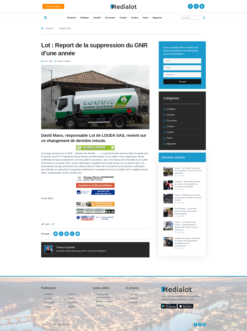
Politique (84, 18)
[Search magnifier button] (204, 18)
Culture (123, 18)
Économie (110, 18)
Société (97, 18)
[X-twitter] (196, 6)
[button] (55, 233)
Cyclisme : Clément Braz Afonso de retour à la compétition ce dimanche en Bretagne (188, 184)
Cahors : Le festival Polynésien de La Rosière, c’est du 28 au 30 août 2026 (188, 170)
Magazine (157, 18)
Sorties (134, 18)
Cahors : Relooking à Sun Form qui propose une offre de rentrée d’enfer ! (188, 197)
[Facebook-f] (190, 6)
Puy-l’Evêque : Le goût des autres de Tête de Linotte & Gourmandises (186, 211)
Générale (71, 18)
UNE (69, 28)
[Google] (202, 6)
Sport (145, 18)
